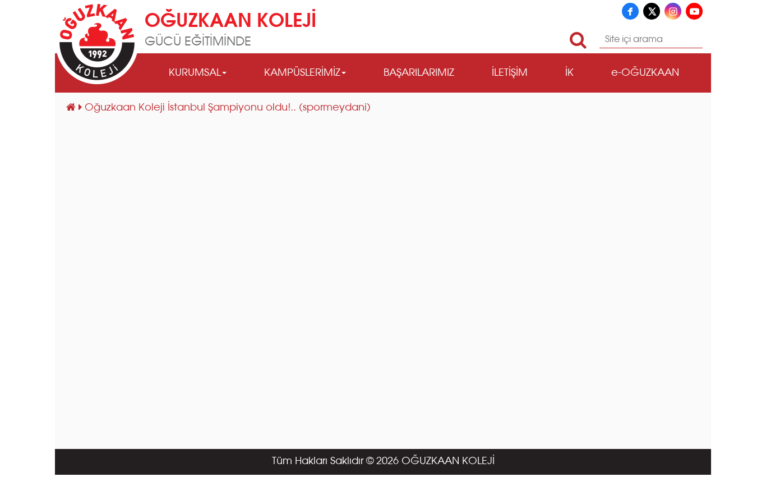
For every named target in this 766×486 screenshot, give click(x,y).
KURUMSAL (195, 73)
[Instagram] (673, 11)
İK (569, 73)
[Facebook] (630, 11)
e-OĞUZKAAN (645, 73)
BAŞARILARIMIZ (419, 73)
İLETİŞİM (510, 73)
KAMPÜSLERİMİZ (302, 73)
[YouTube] (694, 11)
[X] (651, 11)
